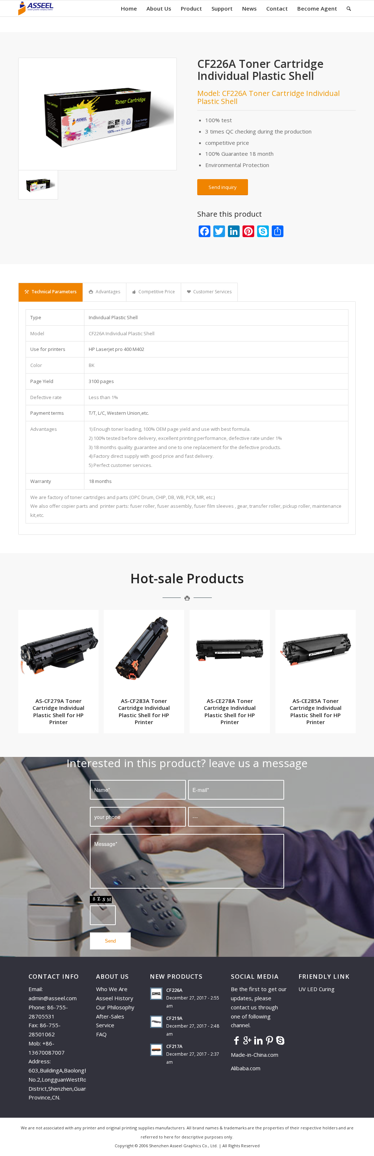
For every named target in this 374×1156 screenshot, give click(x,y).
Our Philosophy (115, 1007)
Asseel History (114, 998)
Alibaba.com (245, 1068)
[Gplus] (247, 1040)
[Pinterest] (269, 1040)
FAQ (101, 1034)
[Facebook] (236, 1040)
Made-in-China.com (257, 1054)
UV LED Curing (316, 989)
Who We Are (111, 989)
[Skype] (280, 1040)
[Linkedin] (258, 1040)
